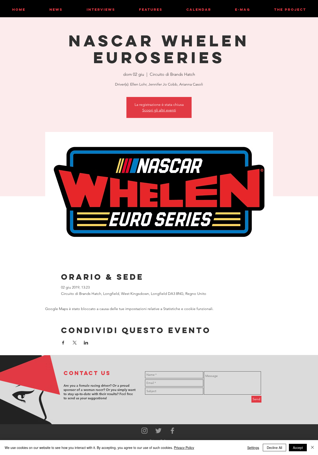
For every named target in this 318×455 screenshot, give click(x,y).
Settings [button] (253, 447)
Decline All (274, 447)
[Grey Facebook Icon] (172, 431)
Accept (298, 447)
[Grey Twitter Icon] (158, 431)
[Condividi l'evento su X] (74, 343)
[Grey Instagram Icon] (144, 431)
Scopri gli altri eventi (159, 110)
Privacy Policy (184, 447)
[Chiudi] (312, 447)
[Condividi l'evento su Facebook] (63, 343)
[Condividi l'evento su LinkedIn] (86, 343)
